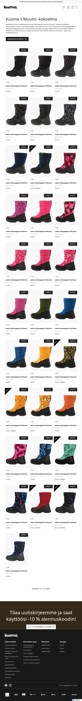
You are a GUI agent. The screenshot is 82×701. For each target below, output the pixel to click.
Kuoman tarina (10, 648)
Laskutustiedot (10, 674)
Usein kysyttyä (28, 653)
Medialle (8, 677)
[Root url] (10, 7)
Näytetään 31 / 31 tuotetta (41, 589)
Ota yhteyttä (27, 650)
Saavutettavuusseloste (12, 671)
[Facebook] (6, 685)
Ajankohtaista (9, 665)
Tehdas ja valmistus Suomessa (11, 652)
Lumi (7, 28)
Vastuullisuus (9, 662)
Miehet (62, 651)
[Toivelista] (63, 7)
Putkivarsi (70, 26)
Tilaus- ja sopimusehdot (31, 663)
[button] (77, 700)
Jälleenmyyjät (46, 651)
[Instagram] (10, 685)
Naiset (62, 648)
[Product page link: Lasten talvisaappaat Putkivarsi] (16, 66)
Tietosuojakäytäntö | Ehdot (68, 685)
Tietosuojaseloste (10, 668)
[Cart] (72, 7)
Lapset (62, 645)
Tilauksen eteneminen (30, 656)
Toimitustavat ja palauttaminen (28, 646)
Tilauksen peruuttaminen (31, 660)
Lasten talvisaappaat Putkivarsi (16, 86)
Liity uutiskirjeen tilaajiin (40, 627)
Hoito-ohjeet (46, 648)
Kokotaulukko (46, 645)
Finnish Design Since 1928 (12, 657)
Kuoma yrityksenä (11, 645)
